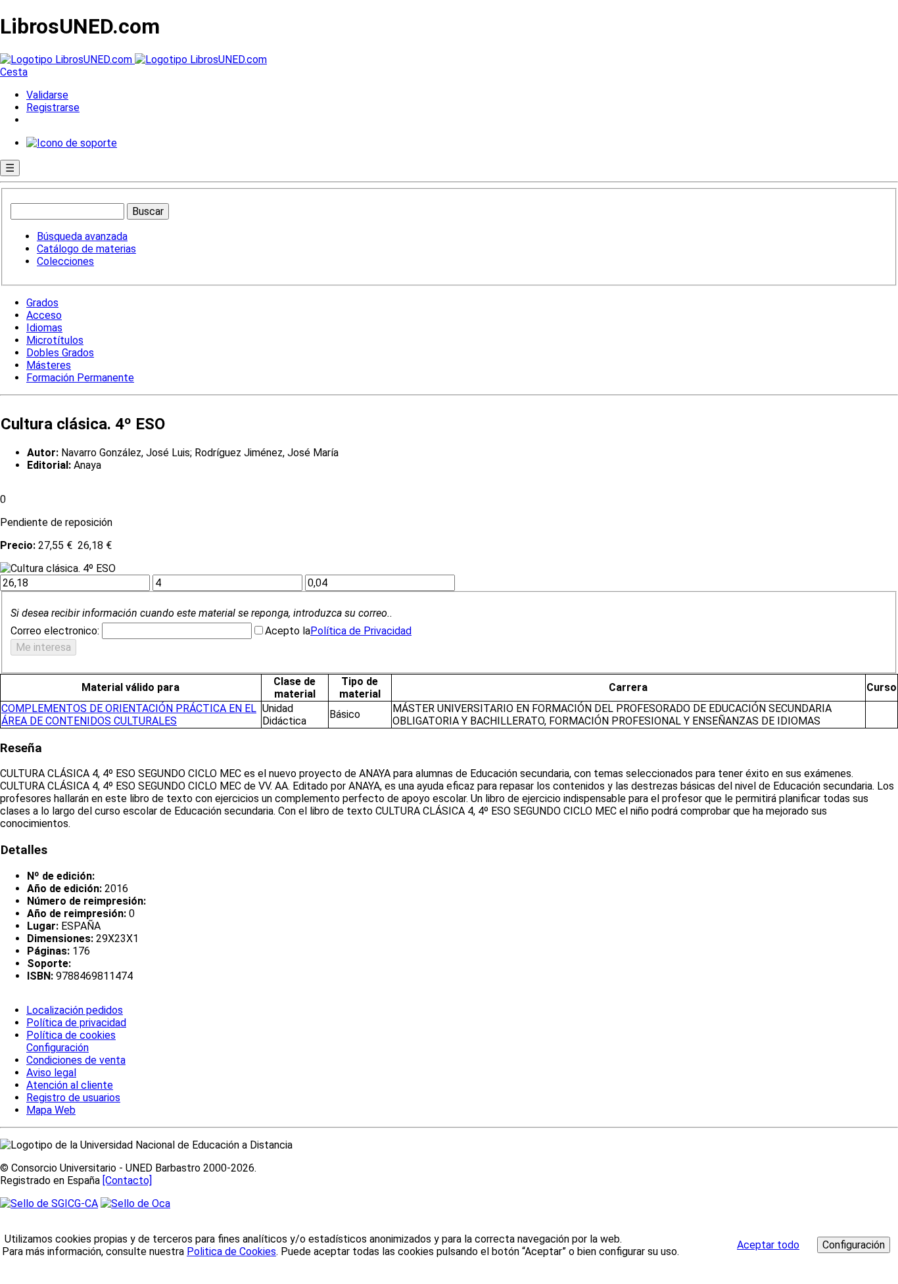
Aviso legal (51, 1072)
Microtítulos (54, 340)
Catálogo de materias (86, 249)
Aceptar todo (768, 1245)
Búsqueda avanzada (82, 236)
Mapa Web (51, 1110)
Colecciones (65, 261)
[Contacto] (127, 1180)
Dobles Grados (60, 352)
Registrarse (53, 107)
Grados (42, 303)
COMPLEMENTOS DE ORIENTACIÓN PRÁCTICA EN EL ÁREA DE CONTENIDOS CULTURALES (128, 714)
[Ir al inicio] (133, 59)
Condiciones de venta (76, 1060)
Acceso (44, 315)
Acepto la (287, 631)
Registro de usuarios (73, 1097)
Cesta (14, 72)
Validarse (47, 95)
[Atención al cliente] (71, 143)
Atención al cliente (69, 1085)
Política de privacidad (76, 1022)
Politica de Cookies (231, 1251)
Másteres (48, 365)
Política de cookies (71, 1035)
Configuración (56, 1048)
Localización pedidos (74, 1010)
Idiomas (44, 327)
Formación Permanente (80, 377)
